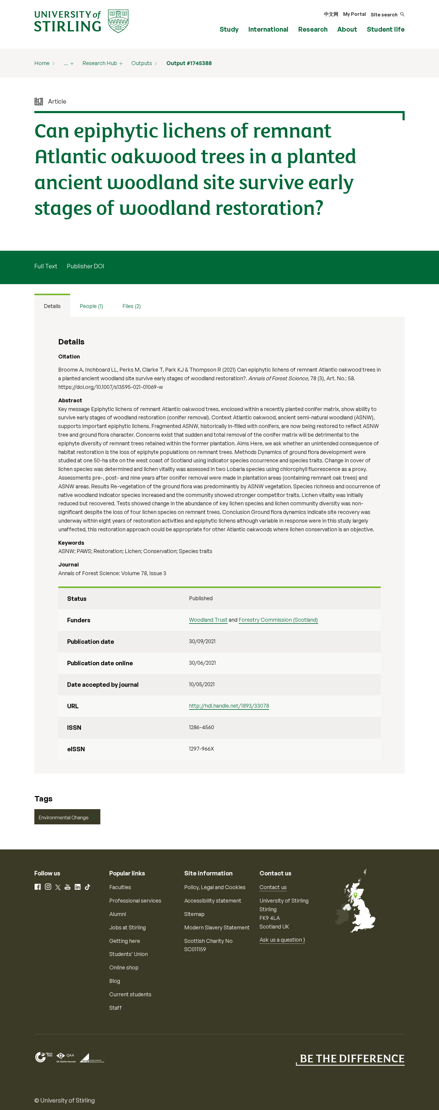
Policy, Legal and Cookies (214, 887)
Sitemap (194, 914)
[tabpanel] (219, 545)
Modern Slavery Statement (217, 927)
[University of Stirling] (81, 20)
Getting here (124, 940)
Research (313, 29)
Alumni (117, 914)
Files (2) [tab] (131, 306)
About (347, 29)
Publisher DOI (85, 266)
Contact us (273, 887)
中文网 (331, 14)
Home (42, 63)
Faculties (120, 887)
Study (229, 29)
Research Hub (99, 63)
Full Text (45, 266)
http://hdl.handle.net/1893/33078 (229, 705)
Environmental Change (64, 817)
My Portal (354, 14)
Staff (115, 1007)
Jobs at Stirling (127, 927)
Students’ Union (128, 954)
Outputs (141, 63)
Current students (130, 994)
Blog (114, 980)
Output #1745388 (189, 63)
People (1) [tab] (91, 306)
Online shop (124, 967)
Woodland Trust (208, 619)
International (268, 29)
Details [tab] (52, 306)
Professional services (135, 900)
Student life (386, 29)
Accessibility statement (212, 900)
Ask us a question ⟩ (282, 939)
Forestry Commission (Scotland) (278, 619)
